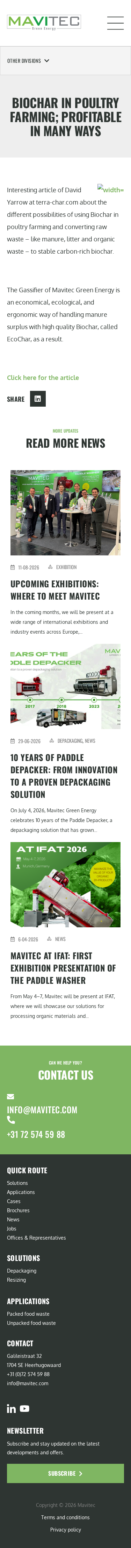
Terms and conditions (65, 1517)
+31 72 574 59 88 (36, 1134)
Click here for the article (43, 377)
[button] (115, 23)
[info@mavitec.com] (10, 1096)
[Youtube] (24, 1408)
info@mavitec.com (42, 1109)
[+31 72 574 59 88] (11, 1120)
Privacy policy (65, 1530)
